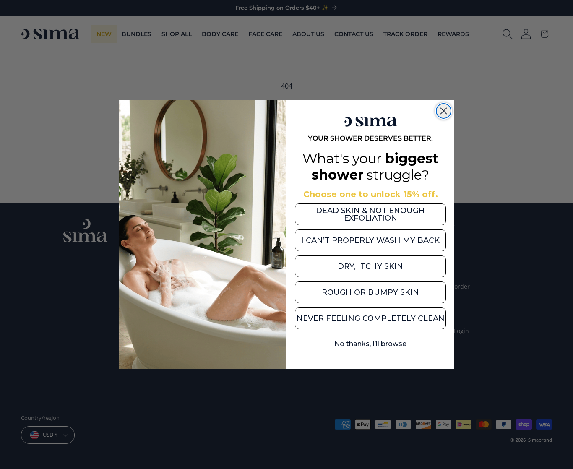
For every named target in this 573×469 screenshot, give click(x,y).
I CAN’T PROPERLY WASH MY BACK (370, 240)
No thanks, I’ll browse (370, 344)
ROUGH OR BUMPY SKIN (370, 292)
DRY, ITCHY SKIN (370, 266)
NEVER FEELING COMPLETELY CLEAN (371, 318)
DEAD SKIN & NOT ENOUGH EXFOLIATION (370, 214)
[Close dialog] (443, 111)
